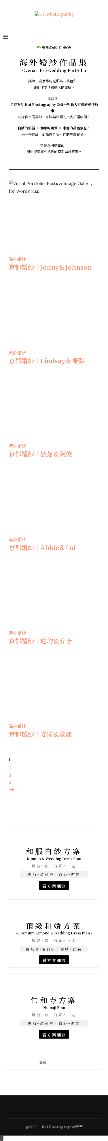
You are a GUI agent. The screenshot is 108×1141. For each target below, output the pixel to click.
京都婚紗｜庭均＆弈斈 (40, 640)
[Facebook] (88, 37)
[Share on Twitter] (54, 1062)
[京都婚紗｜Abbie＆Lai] (54, 479)
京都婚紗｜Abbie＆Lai (42, 547)
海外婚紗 (17, 259)
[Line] (103, 37)
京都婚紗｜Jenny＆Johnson (50, 267)
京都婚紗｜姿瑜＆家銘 (40, 734)
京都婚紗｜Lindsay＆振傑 (46, 360)
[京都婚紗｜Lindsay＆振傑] (54, 292)
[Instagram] (95, 37)
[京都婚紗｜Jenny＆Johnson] (54, 199)
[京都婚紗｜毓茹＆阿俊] (54, 385)
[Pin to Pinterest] (59, 1062)
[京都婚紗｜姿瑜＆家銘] (54, 666)
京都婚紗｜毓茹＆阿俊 (40, 453)
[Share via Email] (65, 1062)
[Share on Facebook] (48, 1062)
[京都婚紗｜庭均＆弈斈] (54, 573)
